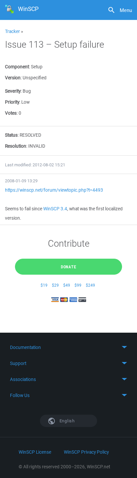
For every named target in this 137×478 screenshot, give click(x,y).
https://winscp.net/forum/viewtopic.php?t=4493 (54, 190)
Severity (13, 91)
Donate (68, 266)
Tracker (12, 31)
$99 (77, 285)
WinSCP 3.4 (55, 209)
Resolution (15, 146)
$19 (44, 285)
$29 (55, 285)
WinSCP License (35, 452)
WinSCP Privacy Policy (86, 452)
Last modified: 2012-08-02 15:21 (35, 165)
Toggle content (68, 347)
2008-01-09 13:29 (21, 181)
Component (17, 67)
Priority (12, 102)
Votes (11, 113)
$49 (66, 285)
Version (13, 78)
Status (11, 135)
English (66, 421)
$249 (90, 285)
